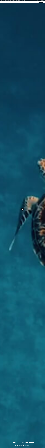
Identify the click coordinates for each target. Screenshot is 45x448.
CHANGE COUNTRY (42, 0)
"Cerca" (39, 0)
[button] (37, 0)
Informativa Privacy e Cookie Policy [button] (8, 0)
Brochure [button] (17, 0)
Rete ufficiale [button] (19, 0)
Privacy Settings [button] (2, 0)
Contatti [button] (22, 0)
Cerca (37, 0)
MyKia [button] (24, 0)
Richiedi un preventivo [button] (13, 0)
